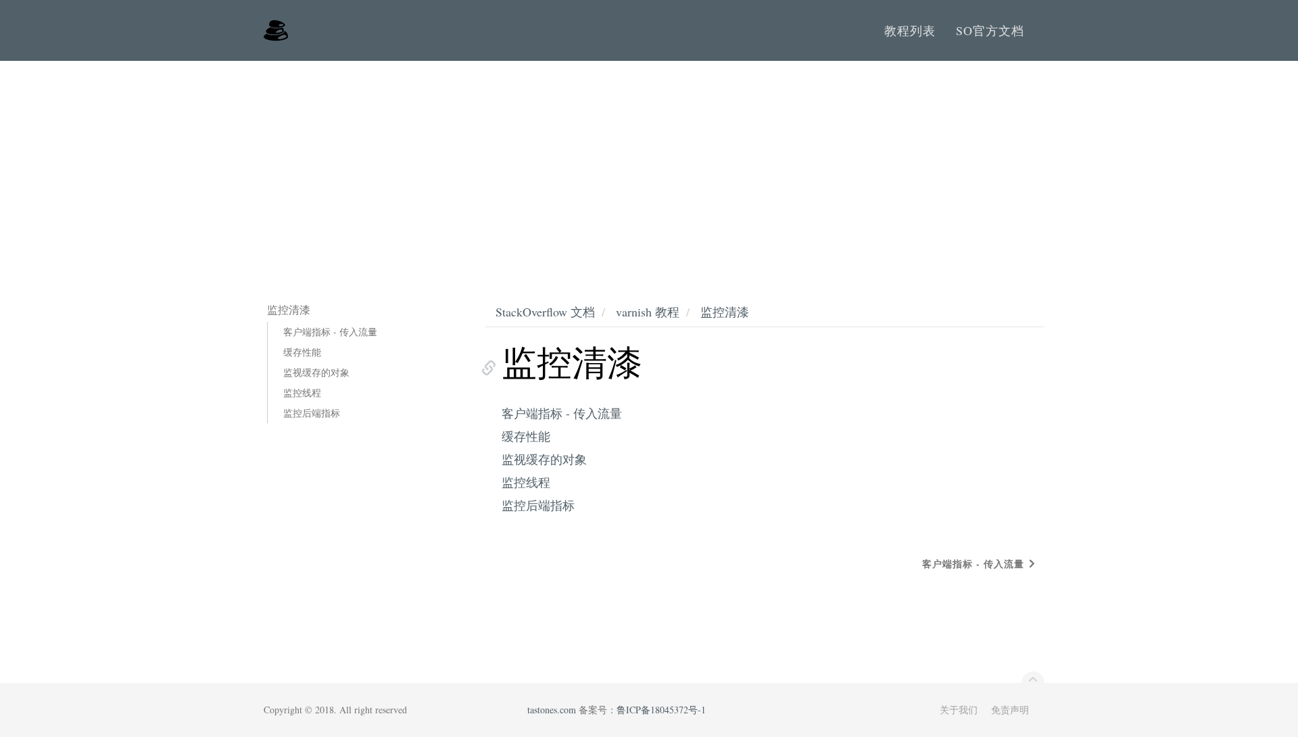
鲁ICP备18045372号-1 (661, 709)
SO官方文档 (990, 30)
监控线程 (302, 392)
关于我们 (959, 709)
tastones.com (551, 709)
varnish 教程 (647, 312)
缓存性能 (302, 352)
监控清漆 (724, 312)
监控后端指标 (311, 412)
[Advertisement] (649, 162)
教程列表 (910, 30)
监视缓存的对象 (316, 372)
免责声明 (1010, 709)
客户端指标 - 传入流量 (330, 331)
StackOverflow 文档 (545, 312)
